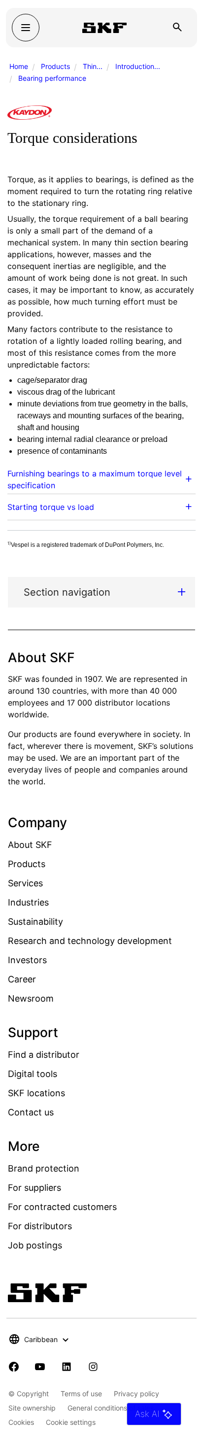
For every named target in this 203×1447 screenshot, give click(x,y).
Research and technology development (90, 941)
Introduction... (137, 66)
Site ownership (32, 1408)
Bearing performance (52, 78)
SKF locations (36, 1093)
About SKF (30, 845)
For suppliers (34, 1187)
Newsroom (31, 998)
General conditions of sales (111, 1408)
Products (55, 66)
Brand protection (43, 1168)
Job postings (35, 1245)
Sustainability (35, 921)
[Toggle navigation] (25, 27)
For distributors (40, 1226)
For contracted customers (62, 1207)
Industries (28, 902)
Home (18, 66)
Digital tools (32, 1074)
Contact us (31, 1112)
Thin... (92, 66)
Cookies (21, 1422)
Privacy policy (136, 1393)
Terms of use (81, 1393)
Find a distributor (43, 1054)
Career (22, 979)
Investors (27, 960)
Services (25, 883)
